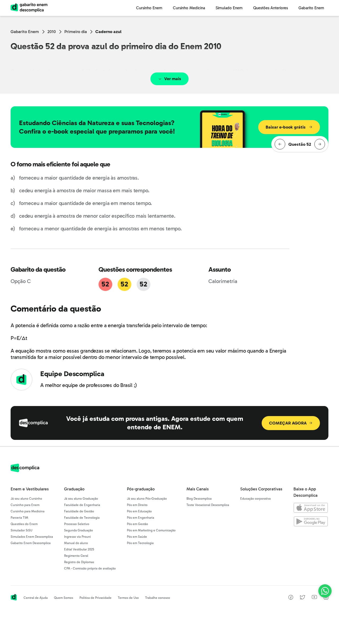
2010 (51, 31)
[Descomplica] (25, 470)
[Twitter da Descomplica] (302, 598)
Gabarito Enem (25, 31)
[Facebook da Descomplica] (290, 598)
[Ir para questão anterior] (280, 144)
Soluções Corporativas (261, 488)
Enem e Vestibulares (30, 488)
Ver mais (172, 78)
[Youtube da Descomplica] (314, 597)
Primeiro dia (75, 31)
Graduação (74, 488)
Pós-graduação (141, 488)
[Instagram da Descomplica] (326, 598)
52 (105, 284)
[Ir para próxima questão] (319, 144)
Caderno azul (108, 31)
